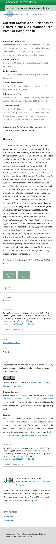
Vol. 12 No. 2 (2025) (29, 14)
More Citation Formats (14, 329)
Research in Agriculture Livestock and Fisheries (28, 8)
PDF (8, 287)
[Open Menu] (2, 8)
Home (5, 14)
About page (31, 500)
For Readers (9, 516)
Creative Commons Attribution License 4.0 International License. (28, 398)
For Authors (9, 520)
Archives (14, 14)
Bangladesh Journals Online (21, 2)
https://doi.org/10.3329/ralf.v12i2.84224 (19, 324)
